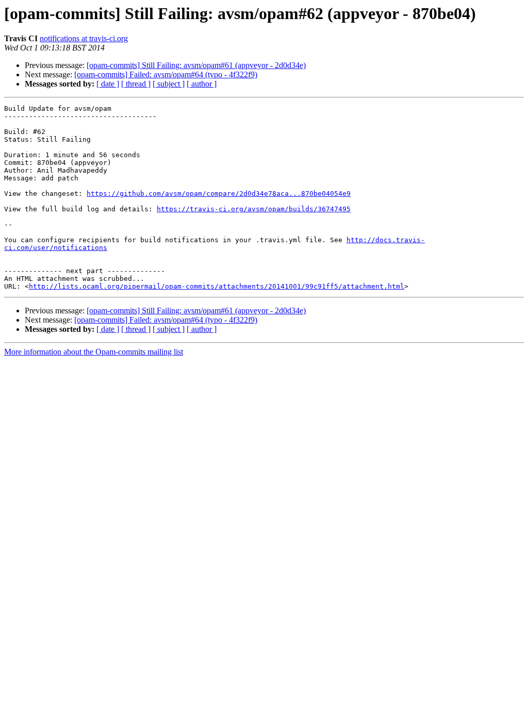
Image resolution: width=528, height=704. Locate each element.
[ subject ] (169, 83)
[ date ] (107, 83)
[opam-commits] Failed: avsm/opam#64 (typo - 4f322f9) (165, 74)
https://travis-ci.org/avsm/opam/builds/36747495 (254, 209)
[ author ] (202, 83)
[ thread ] (136, 83)
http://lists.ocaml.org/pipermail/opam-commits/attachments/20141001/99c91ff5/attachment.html (216, 286)
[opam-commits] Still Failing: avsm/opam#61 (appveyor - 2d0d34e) (196, 65)
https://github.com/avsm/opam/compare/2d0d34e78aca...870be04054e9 (219, 193)
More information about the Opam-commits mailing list (93, 351)
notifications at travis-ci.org (84, 38)
